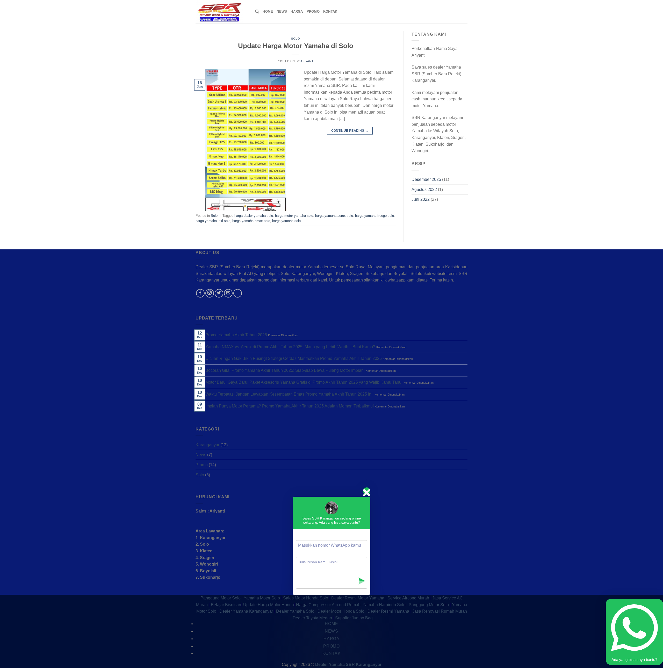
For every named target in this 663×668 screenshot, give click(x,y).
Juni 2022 (421, 199)
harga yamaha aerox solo (334, 216)
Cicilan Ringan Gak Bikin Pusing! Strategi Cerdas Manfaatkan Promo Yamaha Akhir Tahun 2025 (293, 358)
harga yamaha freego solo (374, 216)
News (282, 11)
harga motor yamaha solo (294, 216)
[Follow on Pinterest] (237, 293)
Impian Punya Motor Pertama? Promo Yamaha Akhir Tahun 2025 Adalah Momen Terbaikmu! (289, 406)
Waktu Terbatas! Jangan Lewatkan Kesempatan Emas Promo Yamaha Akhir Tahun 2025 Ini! (289, 394)
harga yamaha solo (286, 221)
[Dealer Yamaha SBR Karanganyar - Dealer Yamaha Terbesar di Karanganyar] (221, 11)
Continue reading (350, 130)
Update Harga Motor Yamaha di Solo (295, 45)
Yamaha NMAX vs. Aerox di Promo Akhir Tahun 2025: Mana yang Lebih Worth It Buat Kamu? (290, 347)
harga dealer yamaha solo (253, 216)
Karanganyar (207, 445)
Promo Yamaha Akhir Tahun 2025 (236, 335)
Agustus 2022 (424, 189)
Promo (313, 11)
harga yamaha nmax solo (251, 221)
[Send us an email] (228, 293)
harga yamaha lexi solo (213, 221)
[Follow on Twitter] (219, 293)
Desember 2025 (426, 179)
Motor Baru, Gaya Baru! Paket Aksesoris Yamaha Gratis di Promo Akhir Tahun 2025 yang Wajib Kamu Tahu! (303, 382)
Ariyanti (307, 61)
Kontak (330, 11)
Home (268, 11)
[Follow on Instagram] (209, 293)
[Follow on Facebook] (200, 293)
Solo (295, 38)
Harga (297, 11)
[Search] (257, 12)
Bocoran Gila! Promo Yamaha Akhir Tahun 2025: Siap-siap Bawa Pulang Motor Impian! (285, 370)
